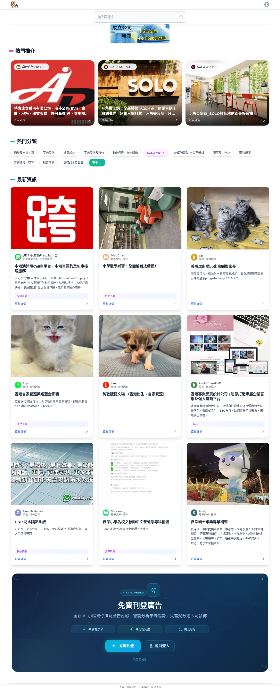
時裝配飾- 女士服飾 (125, 152)
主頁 (121, 687)
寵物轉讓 (245, 152)
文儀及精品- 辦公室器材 (188, 152)
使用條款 (144, 687)
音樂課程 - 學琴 (24, 162)
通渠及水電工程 (24, 152)
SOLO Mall (155, 152)
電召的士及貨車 (73, 162)
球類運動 (48, 162)
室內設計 (49, 152)
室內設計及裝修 (94, 152)
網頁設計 (69, 152)
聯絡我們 (131, 687)
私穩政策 (156, 687)
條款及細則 (140, 659)
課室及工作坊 (221, 152)
